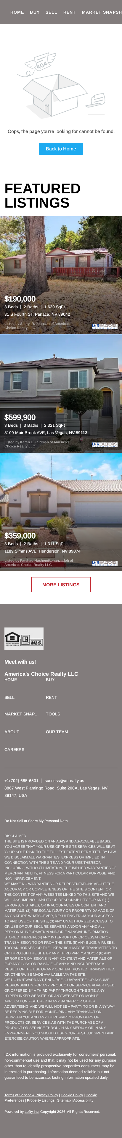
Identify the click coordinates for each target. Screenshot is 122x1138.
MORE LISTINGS (61, 584)
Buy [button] (34, 12)
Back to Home (61, 148)
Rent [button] (69, 12)
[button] (12, 680)
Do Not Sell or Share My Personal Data (36, 821)
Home (17, 12)
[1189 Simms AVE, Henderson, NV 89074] (61, 512)
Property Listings (40, 1100)
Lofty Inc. (32, 1112)
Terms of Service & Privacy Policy (31, 1095)
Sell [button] (51, 12)
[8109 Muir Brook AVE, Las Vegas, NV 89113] (61, 393)
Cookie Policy (72, 1095)
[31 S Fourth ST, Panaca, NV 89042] (61, 275)
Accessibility (83, 1100)
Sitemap (64, 1100)
